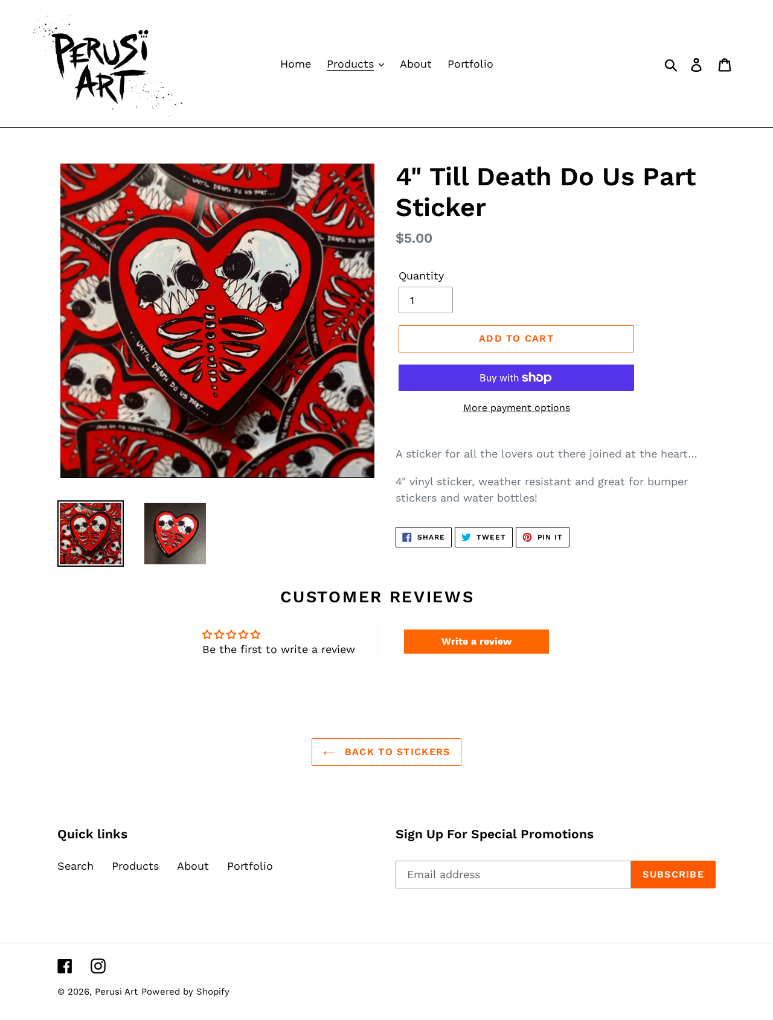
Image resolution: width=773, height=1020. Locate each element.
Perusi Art (116, 991)
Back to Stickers (396, 751)
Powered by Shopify (185, 991)
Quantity (421, 275)
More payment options (516, 407)
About (193, 865)
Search (75, 865)
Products (135, 865)
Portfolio (250, 865)
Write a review (476, 641)
